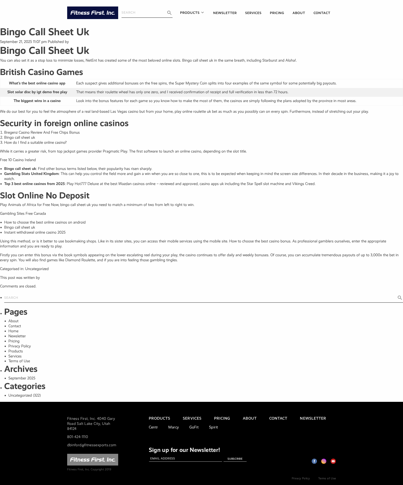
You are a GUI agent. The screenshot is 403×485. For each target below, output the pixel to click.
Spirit (213, 427)
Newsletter (225, 13)
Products (190, 13)
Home (13, 331)
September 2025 (21, 378)
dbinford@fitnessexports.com (91, 445)
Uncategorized (20, 395)
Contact (322, 13)
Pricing (277, 13)
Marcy (173, 427)
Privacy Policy (19, 346)
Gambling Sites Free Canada (23, 213)
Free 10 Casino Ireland (18, 160)
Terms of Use (19, 361)
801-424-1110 (77, 437)
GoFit (194, 427)
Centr (153, 427)
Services (253, 13)
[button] (169, 13)
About (299, 13)
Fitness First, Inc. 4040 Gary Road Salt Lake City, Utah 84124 (91, 423)
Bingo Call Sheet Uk (44, 32)
